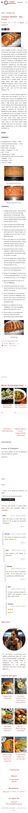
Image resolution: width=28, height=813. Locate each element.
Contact (14, 781)
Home (3, 13)
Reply (23, 526)
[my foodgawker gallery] (14, 804)
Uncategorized (10, 13)
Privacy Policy (14, 779)
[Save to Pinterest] (8, 29)
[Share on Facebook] (2, 29)
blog (16, 107)
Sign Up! (6, 791)
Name (3, 479)
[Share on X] (5, 29)
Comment (4, 457)
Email (3, 485)
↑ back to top (14, 770)
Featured (14, 801)
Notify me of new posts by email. (12, 496)
